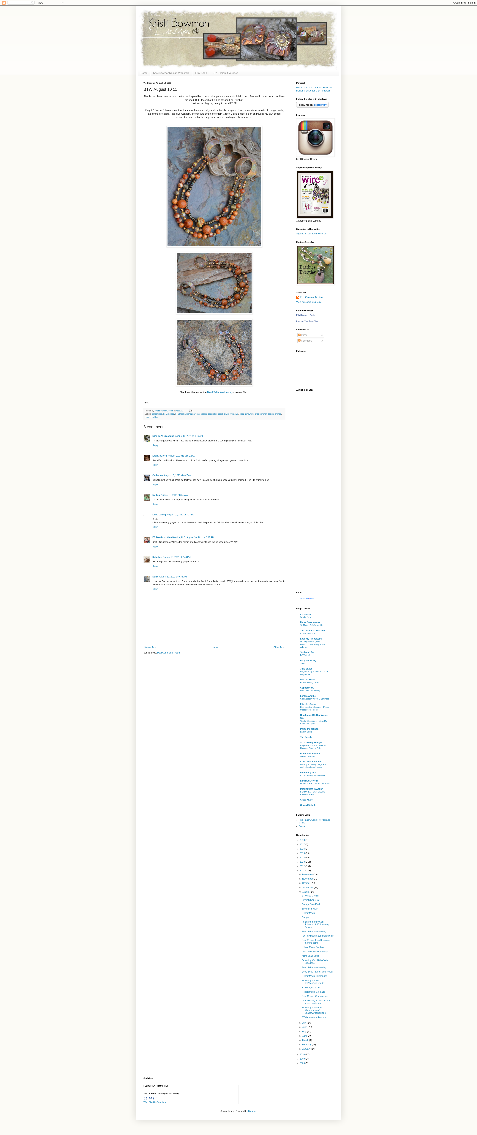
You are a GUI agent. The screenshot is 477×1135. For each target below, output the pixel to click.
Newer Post (150, 647)
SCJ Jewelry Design (311, 742)
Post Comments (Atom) (169, 652)
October (306, 883)
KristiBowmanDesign (311, 297)
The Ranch (306, 737)
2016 (302, 848)
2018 (302, 840)
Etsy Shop (201, 72)
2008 (302, 1063)
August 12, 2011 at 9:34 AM (173, 576)
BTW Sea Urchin (310, 895)
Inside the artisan (309, 729)
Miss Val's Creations (163, 436)
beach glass (168, 414)
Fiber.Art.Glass (308, 704)
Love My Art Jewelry (311, 638)
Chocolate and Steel (310, 761)
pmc (147, 417)
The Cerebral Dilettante (312, 630)
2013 (302, 862)
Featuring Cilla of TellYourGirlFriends (313, 981)
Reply (155, 445)
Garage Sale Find (311, 904)
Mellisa (156, 495)
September (308, 887)
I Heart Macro (308, 913)
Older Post (279, 647)
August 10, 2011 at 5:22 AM (181, 455)
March (305, 1040)
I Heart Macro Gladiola (313, 947)
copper (204, 414)
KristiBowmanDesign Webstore (171, 72)
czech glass (223, 414)
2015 (302, 853)
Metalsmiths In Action (311, 789)
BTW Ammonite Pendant (314, 1017)
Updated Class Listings (310, 690)
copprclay (212, 414)
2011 (302, 870)
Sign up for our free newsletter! (311, 233)
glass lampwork (246, 414)
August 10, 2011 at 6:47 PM (200, 537)
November (307, 878)
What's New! (306, 617)
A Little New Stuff (307, 633)
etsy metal (305, 614)
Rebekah (157, 557)
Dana (155, 576)
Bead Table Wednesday (220, 392)
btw (198, 414)
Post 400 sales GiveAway (315, 951)
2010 (302, 1054)
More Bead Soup (310, 956)
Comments (306, 341)
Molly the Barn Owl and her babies (315, 783)
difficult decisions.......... (310, 756)
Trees (303, 663)
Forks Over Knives (310, 622)
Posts (304, 335)
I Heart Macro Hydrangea (314, 976)
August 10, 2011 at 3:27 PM (181, 514)
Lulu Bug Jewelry (309, 780)
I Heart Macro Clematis (313, 992)
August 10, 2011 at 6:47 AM (178, 475)
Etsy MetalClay (308, 660)
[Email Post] (190, 411)
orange (278, 414)
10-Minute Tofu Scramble (311, 625)
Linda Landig (159, 514)
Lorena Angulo (308, 696)
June (305, 1027)
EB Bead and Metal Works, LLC (168, 537)
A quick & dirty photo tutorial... (313, 775)
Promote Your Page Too (307, 321)
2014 (302, 857)
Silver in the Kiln (310, 908)
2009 (302, 1058)
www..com (307, 598)
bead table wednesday (185, 414)
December (307, 874)
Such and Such (308, 652)
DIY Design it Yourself (225, 72)
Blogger (252, 1111)
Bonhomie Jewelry (310, 753)
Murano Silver (307, 679)
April (304, 1036)
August (306, 892)
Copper (305, 917)
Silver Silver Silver (311, 900)
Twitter (302, 826)
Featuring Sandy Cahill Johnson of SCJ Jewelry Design (315, 925)
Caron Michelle (308, 805)
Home (144, 72)
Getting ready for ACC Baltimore (314, 699)
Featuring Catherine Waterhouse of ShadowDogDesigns (314, 1010)
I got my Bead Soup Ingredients (318, 935)
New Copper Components (315, 996)
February (307, 1044)
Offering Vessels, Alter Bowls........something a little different (312, 644)
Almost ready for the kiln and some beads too (316, 1002)
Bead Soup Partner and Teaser (317, 971)
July (304, 1023)
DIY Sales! (305, 655)
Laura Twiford (159, 455)
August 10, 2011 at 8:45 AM (175, 495)
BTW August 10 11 (311, 987)
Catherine (157, 475)
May (304, 1031)
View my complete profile (309, 302)
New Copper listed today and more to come (316, 941)
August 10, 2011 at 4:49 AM (189, 436)
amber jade (157, 414)
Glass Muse (306, 799)
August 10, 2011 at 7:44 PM (177, 557)
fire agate (234, 414)
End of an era (306, 732)
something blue (308, 772)
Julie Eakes (306, 668)
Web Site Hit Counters (154, 1102)
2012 (302, 866)
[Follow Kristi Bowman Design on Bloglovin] (312, 106)
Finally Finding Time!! (309, 682)
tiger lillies (154, 417)
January (306, 1049)
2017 (302, 844)
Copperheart (307, 687)
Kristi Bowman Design (306, 315)
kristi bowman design (264, 414)
